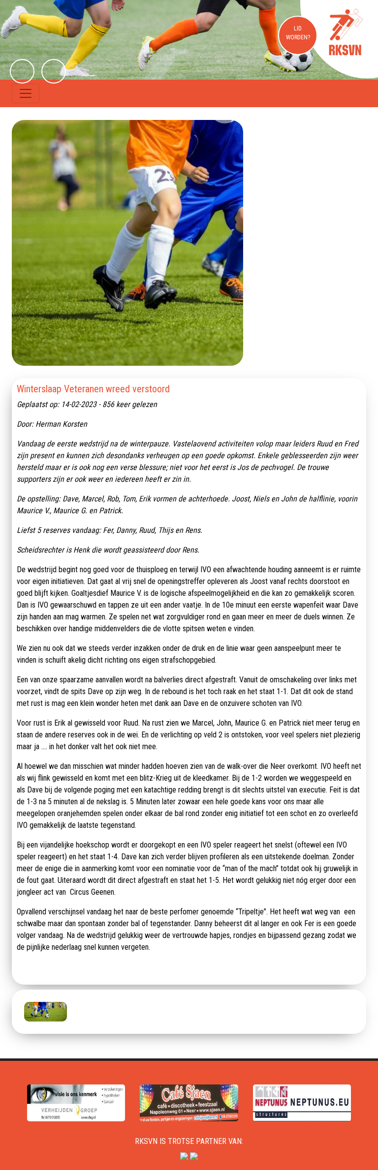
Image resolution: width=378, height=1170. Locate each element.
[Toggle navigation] (25, 93)
